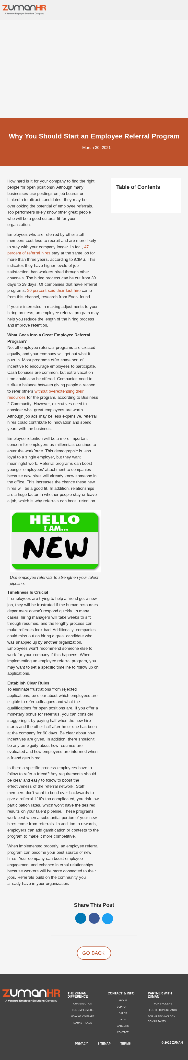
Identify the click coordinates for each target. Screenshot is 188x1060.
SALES (123, 1013)
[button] (182, 9)
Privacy (81, 1043)
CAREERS (123, 1026)
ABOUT (122, 1000)
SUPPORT (123, 1006)
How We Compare (82, 1016)
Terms (125, 1043)
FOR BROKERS (163, 1003)
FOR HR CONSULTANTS (163, 1010)
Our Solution (82, 1003)
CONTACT (123, 1032)
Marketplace (82, 1022)
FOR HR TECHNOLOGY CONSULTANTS (161, 1019)
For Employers (83, 1010)
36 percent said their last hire (54, 290)
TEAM (122, 1019)
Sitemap (104, 1043)
